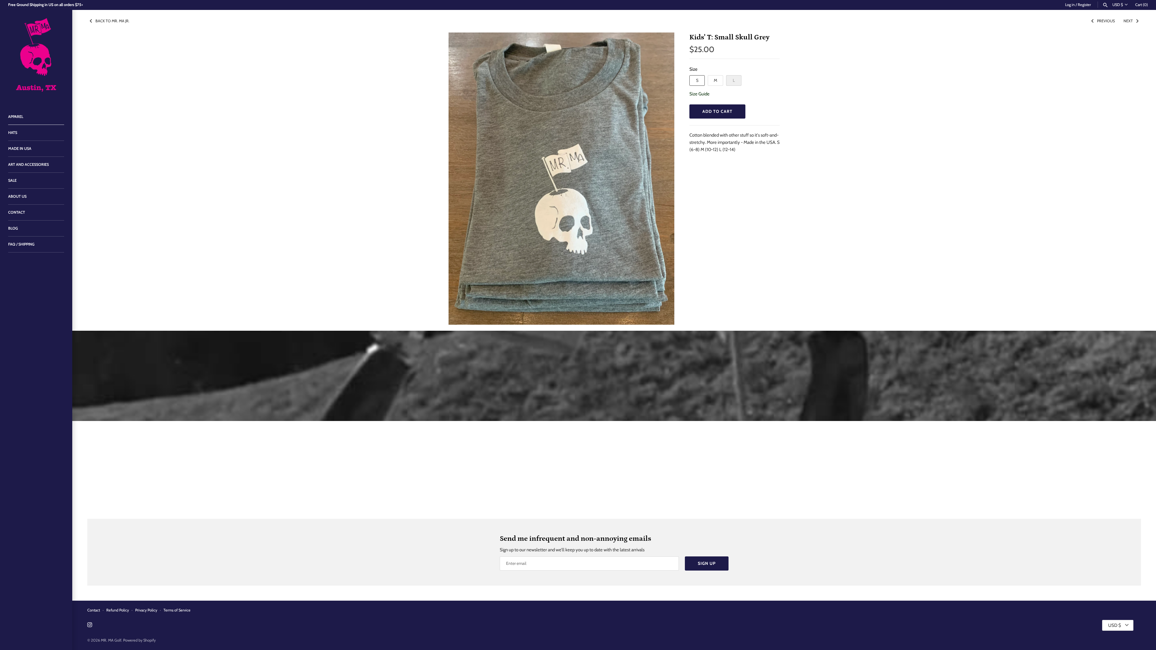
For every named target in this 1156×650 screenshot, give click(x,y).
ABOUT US (17, 196)
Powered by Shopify (139, 640)
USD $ (1117, 4)
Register (1084, 4)
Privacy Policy (146, 610)
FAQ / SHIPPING (21, 244)
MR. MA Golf (111, 640)
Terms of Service (177, 610)
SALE (12, 180)
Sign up (707, 563)
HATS (12, 132)
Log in (1070, 4)
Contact (93, 610)
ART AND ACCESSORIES (28, 164)
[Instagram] (89, 625)
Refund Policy (117, 610)
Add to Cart (717, 111)
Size (693, 69)
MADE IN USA (19, 148)
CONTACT (16, 212)
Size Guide (699, 94)
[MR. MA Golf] (36, 56)
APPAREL (15, 116)
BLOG (13, 228)
